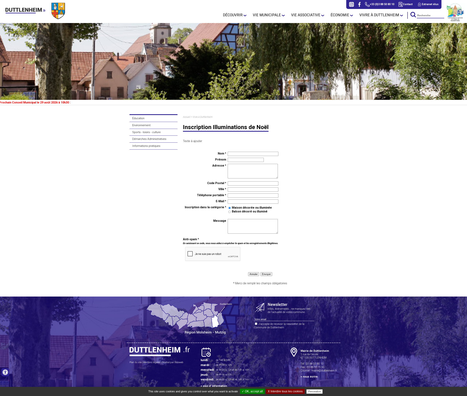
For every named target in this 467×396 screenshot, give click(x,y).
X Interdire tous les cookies (285, 391)
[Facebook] (359, 4)
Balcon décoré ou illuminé (249, 211)
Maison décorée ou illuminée (252, 207)
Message (219, 220)
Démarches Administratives (149, 139)
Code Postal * (216, 183)
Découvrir (233, 15)
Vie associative (305, 15)
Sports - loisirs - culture (146, 132)
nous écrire (310, 376)
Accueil (186, 117)
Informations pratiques (146, 146)
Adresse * (219, 165)
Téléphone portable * (211, 195)
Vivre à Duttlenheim (379, 15)
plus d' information (215, 386)
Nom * (222, 153)
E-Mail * (221, 201)
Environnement (141, 125)
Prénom (220, 159)
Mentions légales (152, 362)
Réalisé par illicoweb (172, 362)
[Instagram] (351, 4)
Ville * (222, 189)
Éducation (138, 118)
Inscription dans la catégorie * (205, 207)
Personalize (314, 391)
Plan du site (136, 362)
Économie (340, 15)
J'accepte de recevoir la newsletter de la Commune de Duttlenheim (279, 326)
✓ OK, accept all (252, 391)
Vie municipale (267, 15)
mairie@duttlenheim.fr (324, 370)
